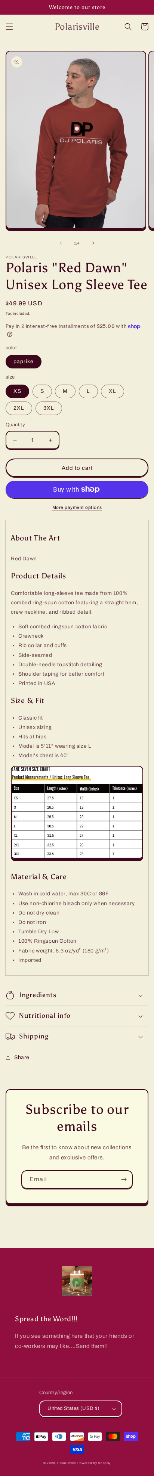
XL (112, 391)
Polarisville (66, 1463)
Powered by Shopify (94, 1463)
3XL (48, 408)
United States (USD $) (73, 1408)
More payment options (77, 507)
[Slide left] (60, 243)
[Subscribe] (124, 1179)
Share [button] (22, 1057)
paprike (23, 361)
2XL (18, 408)
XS (17, 391)
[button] (9, 26)
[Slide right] (93, 243)
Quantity (15, 424)
